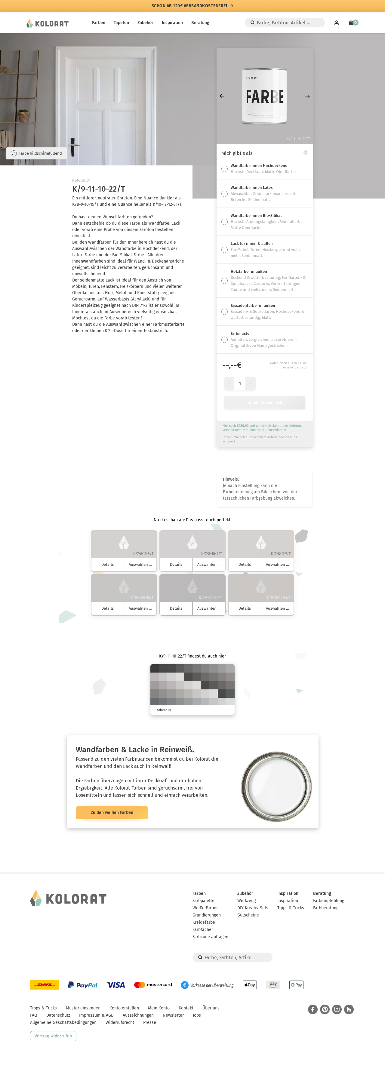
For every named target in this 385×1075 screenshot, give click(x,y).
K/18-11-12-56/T (171, 702)
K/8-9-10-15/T (163, 677)
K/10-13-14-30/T (163, 685)
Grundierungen (206, 915)
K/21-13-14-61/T (163, 702)
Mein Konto (159, 1008)
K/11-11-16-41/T (171, 693)
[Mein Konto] (336, 22)
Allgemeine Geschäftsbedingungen (63, 1022)
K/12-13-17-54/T (154, 693)
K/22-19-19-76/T (180, 668)
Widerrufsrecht (120, 1022)
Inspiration (172, 22)
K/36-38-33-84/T (188, 677)
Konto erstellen (124, 1008)
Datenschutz (58, 1015)
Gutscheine (248, 915)
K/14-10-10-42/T (188, 702)
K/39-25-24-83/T (222, 693)
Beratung (200, 22)
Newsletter (173, 1015)
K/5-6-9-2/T (196, 685)
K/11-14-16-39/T (154, 685)
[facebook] (313, 1009)
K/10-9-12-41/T (222, 668)
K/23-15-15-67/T (154, 702)
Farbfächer (202, 929)
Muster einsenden (83, 1008)
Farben (98, 22)
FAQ (33, 1015)
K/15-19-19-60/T (213, 677)
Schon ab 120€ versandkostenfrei (189, 6)
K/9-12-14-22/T (171, 685)
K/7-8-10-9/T (171, 677)
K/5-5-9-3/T (180, 677)
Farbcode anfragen (210, 936)
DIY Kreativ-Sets (252, 907)
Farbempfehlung (328, 900)
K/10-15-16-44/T (230, 677)
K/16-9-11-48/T (180, 702)
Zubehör (145, 22)
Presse (149, 1022)
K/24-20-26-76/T (213, 685)
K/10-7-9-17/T (213, 702)
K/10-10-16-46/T (163, 693)
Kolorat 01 (81, 180)
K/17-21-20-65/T (205, 677)
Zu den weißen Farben (112, 812)
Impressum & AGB (96, 1015)
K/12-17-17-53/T (222, 677)
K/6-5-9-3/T (213, 693)
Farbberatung (325, 907)
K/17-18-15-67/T (188, 668)
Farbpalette (203, 900)
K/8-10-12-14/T (180, 685)
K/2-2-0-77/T (154, 668)
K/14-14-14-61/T (196, 668)
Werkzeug (246, 900)
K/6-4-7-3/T (230, 702)
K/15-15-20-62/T (230, 685)
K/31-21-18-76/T (230, 693)
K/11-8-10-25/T (205, 702)
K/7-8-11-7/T (188, 685)
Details (107, 564)
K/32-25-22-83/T (171, 668)
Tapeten (121, 22)
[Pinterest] (325, 1009)
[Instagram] (337, 1009)
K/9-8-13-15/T (196, 693)
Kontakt (186, 1008)
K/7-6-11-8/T (205, 693)
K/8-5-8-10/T (222, 702)
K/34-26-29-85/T (205, 685)
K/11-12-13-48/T (213, 668)
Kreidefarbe (203, 922)
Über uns (211, 1008)
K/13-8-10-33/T (196, 702)
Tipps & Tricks (290, 907)
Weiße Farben (205, 907)
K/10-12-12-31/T (230, 668)
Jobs (197, 1015)
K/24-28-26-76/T (196, 677)
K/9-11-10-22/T (154, 677)
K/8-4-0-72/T (163, 668)
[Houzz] (349, 1009)
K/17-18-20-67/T (222, 685)
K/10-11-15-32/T (180, 693)
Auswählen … (140, 564)
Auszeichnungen (138, 1015)
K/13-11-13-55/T (205, 668)
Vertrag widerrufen (53, 1036)
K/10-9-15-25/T (188, 693)
